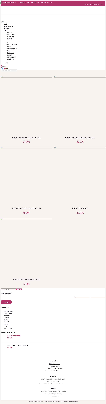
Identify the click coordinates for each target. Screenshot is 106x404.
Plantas (6, 319)
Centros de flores (8, 311)
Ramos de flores (8, 322)
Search (19, 289)
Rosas (5, 326)
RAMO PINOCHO (80, 208)
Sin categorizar (8, 328)
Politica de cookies (55, 366)
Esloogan (75, 401)
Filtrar (6, 302)
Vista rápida (27, 106)
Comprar (27, 111)
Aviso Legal (55, 370)
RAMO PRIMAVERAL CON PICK (80, 137)
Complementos (8, 313)
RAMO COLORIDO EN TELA (26, 280)
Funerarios (7, 315)
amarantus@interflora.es (55, 393)
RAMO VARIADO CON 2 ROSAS (26, 208)
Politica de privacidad (54, 364)
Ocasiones (6, 317)
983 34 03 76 (55, 396)
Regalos (6, 324)
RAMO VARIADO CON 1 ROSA (26, 137)
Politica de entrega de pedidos (54, 368)
